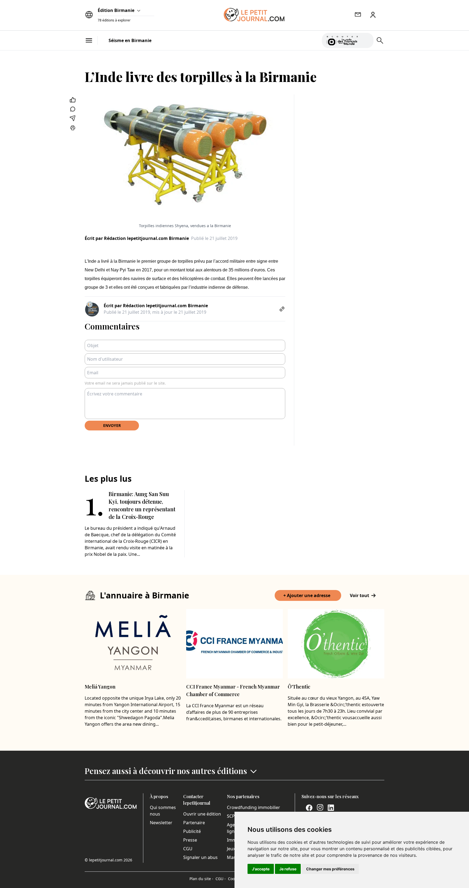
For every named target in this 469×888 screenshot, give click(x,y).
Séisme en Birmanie (130, 40)
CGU (187, 849)
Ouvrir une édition (202, 814)
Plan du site (201, 878)
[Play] (366, 40)
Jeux (231, 849)
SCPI (231, 816)
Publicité (192, 831)
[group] (366, 39)
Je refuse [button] (287, 869)
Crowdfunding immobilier (253, 807)
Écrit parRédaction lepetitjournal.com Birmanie (137, 238)
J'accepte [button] (261, 869)
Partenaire (194, 823)
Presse (190, 840)
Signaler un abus (200, 857)
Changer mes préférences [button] (330, 869)
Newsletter (161, 823)
